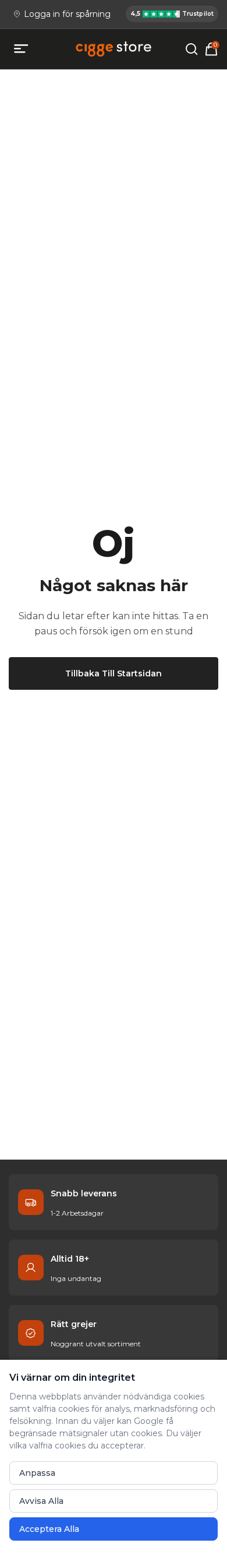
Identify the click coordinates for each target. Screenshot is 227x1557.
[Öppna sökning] (191, 49)
